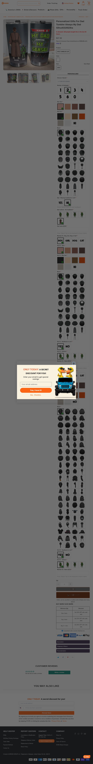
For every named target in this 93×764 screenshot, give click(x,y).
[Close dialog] (73, 363)
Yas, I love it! (36, 390)
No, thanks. (35, 395)
